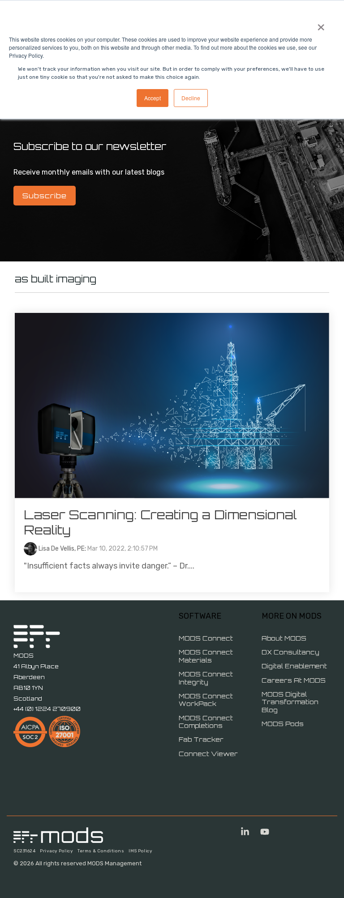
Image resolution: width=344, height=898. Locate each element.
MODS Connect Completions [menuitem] (207, 722)
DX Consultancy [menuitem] (290, 652)
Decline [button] (190, 98)
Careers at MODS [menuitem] (294, 680)
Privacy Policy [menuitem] (56, 851)
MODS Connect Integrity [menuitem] (207, 678)
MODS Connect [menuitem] (206, 638)
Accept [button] (152, 98)
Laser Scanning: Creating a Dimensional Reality (160, 522)
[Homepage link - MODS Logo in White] (58, 838)
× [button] (321, 24)
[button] (246, 832)
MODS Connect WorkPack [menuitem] (207, 700)
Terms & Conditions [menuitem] (100, 851)
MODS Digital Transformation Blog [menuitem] (291, 702)
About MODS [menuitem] (284, 638)
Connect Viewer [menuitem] (208, 753)
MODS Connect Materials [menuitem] (207, 656)
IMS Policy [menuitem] (140, 851)
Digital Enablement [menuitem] (294, 666)
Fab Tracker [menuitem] (201, 739)
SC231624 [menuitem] (24, 851)
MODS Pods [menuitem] (283, 723)
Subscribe (44, 195)
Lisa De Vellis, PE (61, 548)
